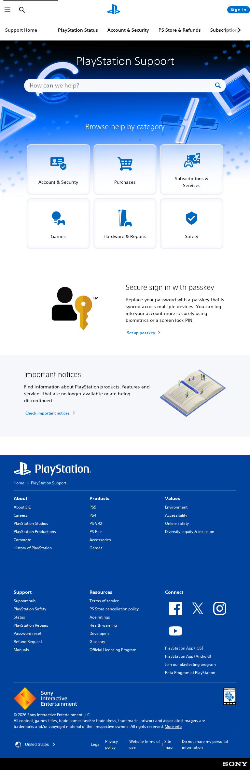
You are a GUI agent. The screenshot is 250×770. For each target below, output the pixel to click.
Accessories (100, 539)
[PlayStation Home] (113, 10)
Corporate (22, 539)
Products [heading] (99, 498)
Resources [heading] (101, 592)
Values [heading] (172, 498)
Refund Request (28, 641)
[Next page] (238, 30)
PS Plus (96, 531)
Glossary (97, 641)
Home (19, 483)
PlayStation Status (78, 30)
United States (37, 744)
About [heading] (20, 498)
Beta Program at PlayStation (190, 672)
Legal (96, 744)
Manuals (21, 649)
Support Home (21, 30)
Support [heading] (23, 592)
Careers (20, 515)
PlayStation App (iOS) (184, 648)
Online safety (177, 523)
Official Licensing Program (113, 649)
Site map (168, 744)
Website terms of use (144, 744)
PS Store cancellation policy (114, 609)
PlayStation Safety (30, 609)
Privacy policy (111, 744)
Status (19, 617)
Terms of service (104, 601)
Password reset (27, 633)
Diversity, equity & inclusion (189, 531)
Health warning (103, 625)
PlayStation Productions (35, 531)
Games (96, 548)
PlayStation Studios (31, 523)
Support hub (24, 601)
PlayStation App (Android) (188, 656)
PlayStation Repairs (31, 625)
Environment (176, 507)
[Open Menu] (7, 10)
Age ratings (100, 617)
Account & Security (128, 30)
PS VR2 (96, 523)
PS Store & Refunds (180, 30)
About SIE (22, 507)
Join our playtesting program (190, 664)
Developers (100, 633)
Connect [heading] (174, 592)
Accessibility (176, 515)
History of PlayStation (33, 548)
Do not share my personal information (205, 744)
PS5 (93, 507)
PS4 (93, 515)
